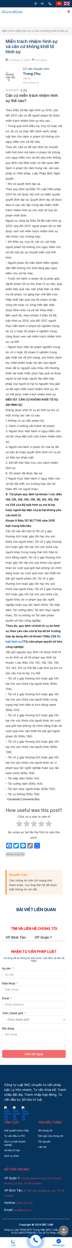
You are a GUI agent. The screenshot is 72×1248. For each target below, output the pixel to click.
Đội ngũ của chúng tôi (50, 1135)
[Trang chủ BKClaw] (12, 11)
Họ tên (6, 968)
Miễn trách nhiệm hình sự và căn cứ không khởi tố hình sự (35, 30)
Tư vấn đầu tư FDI (14, 1135)
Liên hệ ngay (34, 1054)
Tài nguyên (44, 1141)
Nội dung (8, 1028)
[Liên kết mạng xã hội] (8, 1108)
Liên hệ (42, 1146)
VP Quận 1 (43, 937)
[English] (67, 3)
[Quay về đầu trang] (64, 1231)
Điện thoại (8, 983)
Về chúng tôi (45, 1130)
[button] (13, 1242)
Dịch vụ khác (11, 1155)
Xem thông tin (31, 82)
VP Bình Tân (16, 937)
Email (5, 998)
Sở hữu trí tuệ (12, 1150)
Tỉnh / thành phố (12, 1013)
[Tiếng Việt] (59, 3)
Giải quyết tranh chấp (16, 1130)
